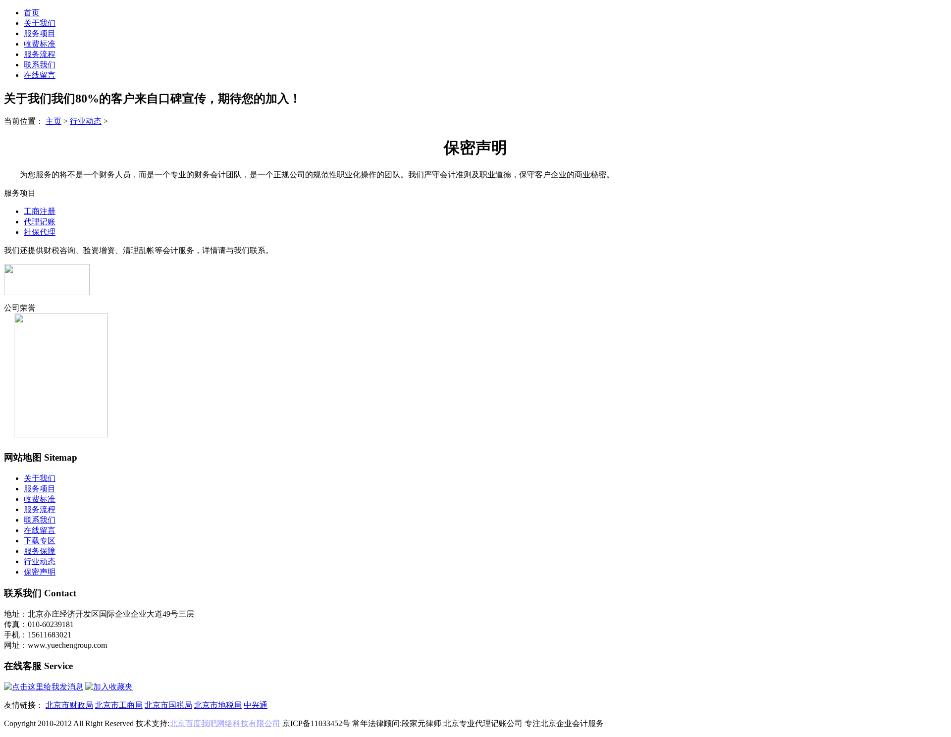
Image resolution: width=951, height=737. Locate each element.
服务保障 (39, 551)
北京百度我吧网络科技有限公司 (224, 723)
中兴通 (255, 705)
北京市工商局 (119, 705)
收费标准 (39, 44)
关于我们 (39, 23)
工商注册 (39, 211)
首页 (32, 12)
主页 (53, 121)
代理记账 (39, 221)
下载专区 (39, 540)
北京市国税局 (168, 705)
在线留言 (39, 75)
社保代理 (39, 232)
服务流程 (39, 54)
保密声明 (39, 572)
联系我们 (39, 64)
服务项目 (39, 33)
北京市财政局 (69, 705)
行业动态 (86, 121)
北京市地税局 (218, 705)
